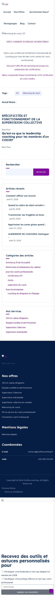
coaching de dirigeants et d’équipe (23, 293)
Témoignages (10, 23)
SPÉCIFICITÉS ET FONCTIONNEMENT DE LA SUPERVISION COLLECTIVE (22, 119)
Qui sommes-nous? (39, 12)
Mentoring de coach (31, 93)
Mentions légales (9, 434)
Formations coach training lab (15, 417)
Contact (32, 23)
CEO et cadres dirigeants (17, 318)
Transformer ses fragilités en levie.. (26, 215)
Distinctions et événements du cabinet (23, 267)
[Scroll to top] (51, 591)
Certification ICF (15, 276)
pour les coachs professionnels (19, 272)
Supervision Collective (16, 327)
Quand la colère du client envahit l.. (26, 205)
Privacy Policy (8, 488)
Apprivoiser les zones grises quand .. (27, 224)
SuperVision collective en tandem (17, 402)
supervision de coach (17, 285)
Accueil (7, 12)
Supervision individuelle (16, 332)
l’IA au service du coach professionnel (18, 412)
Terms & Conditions (13, 492)
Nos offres (19, 12)
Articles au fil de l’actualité (18, 262)
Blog (22, 23)
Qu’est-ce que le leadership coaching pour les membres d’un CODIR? (25, 137)
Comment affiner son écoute (21, 195)
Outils (10, 280)
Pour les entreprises (14, 289)
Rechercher (41, 172)
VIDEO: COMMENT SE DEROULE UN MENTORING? (27, 42)
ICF (17, 93)
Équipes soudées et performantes (21, 323)
